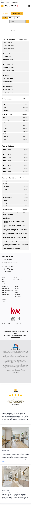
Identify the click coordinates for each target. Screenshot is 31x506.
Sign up (20, 6)
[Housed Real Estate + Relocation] (15, 311)
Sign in (25, 6)
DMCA (16, 292)
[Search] (27, 21)
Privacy (17, 288)
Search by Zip (5, 292)
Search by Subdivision (7, 290)
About (3, 277)
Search (15, 277)
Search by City (5, 288)
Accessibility (18, 294)
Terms (16, 290)
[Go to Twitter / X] (7, 256)
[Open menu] (29, 6)
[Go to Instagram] (5, 256)
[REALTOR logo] (18, 319)
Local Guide (5, 286)
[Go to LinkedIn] (12, 256)
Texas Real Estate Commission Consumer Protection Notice (15, 332)
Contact (4, 283)
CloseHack (19, 327)
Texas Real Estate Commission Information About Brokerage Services (15, 336)
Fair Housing (18, 296)
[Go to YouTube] (9, 256)
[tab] (5, 18)
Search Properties (17, 279)
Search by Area (5, 294)
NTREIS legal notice (15, 372)
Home (3, 279)
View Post (4, 421)
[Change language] (17, 6)
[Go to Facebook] (3, 256)
